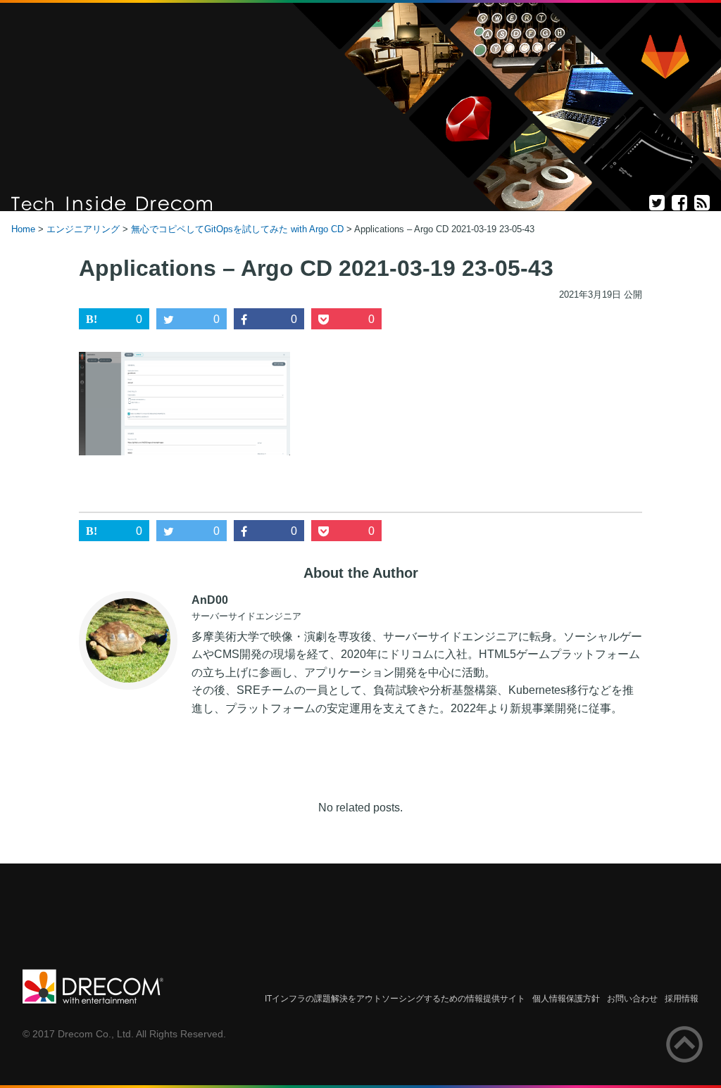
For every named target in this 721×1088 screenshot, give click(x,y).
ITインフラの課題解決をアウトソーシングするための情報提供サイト (395, 999)
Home (23, 229)
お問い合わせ (632, 999)
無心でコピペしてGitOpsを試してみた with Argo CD (237, 229)
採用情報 (681, 999)
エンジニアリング (83, 229)
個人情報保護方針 (566, 999)
